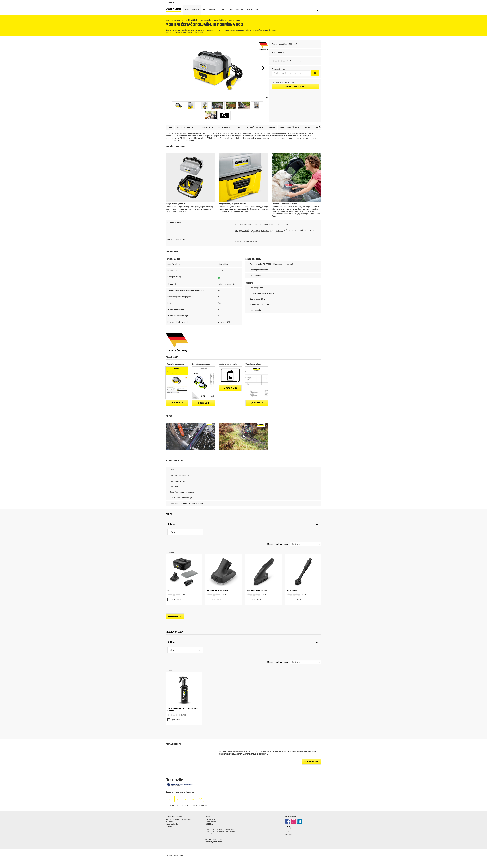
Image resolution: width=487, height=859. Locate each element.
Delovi (307, 127)
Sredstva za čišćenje (289, 127)
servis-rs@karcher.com (213, 842)
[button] (172, 68)
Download (178, 403)
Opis (170, 127)
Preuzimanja (224, 127)
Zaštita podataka (172, 824)
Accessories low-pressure (257, 590)
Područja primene (255, 127)
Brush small (292, 590)
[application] (190, 436)
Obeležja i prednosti (186, 127)
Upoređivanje (279, 52)
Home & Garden (192, 10)
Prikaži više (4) (174, 616)
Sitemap (169, 826)
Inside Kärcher (236, 10)
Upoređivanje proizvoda (278, 544)
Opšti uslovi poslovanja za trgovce (178, 820)
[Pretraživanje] (318, 10)
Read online (231, 388)
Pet (168, 590)
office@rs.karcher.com (213, 839)
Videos (238, 127)
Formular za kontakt (295, 87)
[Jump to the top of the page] (480, 854)
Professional (209, 10)
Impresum (169, 822)
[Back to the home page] (174, 10)
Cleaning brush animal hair (217, 590)
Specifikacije (207, 127)
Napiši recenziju (296, 61)
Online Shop (252, 10)
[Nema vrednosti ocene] (279, 61)
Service (222, 10)
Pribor (272, 127)
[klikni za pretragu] (315, 73)
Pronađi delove (311, 762)
